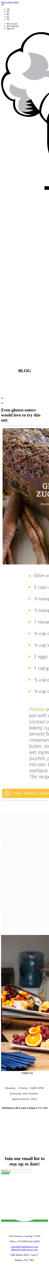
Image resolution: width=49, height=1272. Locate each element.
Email (3, 1170)
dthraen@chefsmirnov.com (24, 1249)
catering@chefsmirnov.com (24, 1246)
